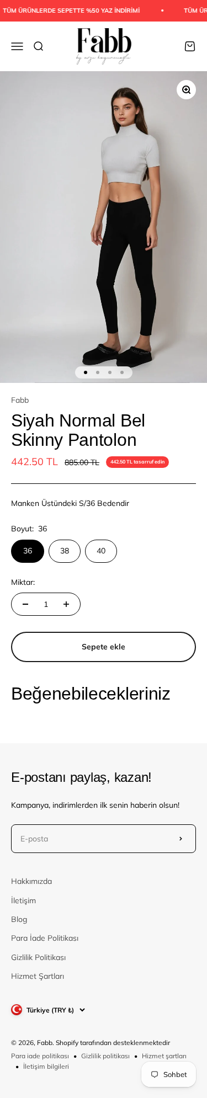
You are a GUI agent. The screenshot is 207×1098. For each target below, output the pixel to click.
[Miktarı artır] (66, 604)
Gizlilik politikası (105, 1056)
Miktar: (23, 582)
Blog (19, 919)
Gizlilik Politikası (38, 957)
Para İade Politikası (44, 938)
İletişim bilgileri (46, 1066)
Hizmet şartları (164, 1056)
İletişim (23, 900)
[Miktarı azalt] (25, 604)
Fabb (20, 400)
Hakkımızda (31, 881)
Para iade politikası (40, 1056)
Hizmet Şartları (37, 976)
